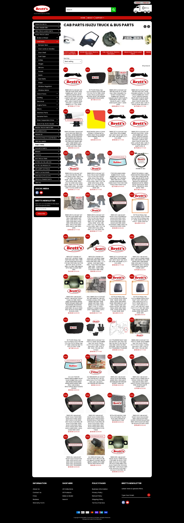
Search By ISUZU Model (45, 124)
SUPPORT (99, 18)
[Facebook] (37, 192)
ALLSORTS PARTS (41, 148)
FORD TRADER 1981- (41, 28)
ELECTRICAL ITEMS (41, 159)
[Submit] (113, 9)
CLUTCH (41, 155)
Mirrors (41, 67)
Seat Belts (42, 79)
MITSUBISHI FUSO (41, 131)
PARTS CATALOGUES (42, 172)
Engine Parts (44, 105)
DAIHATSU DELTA (41, 24)
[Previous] (145, 26)
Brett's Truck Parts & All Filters (91, 517)
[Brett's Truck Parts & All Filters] (41, 9)
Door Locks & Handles (46, 49)
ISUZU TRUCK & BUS (42, 35)
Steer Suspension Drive (45, 120)
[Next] (148, 26)
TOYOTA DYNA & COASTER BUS (46, 138)
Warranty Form (38, 503)
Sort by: (66, 58)
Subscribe (41, 214)
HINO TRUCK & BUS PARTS (44, 31)
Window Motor (43, 90)
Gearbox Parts (42, 113)
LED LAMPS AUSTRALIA (42, 169)
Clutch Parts (44, 94)
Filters (44, 109)
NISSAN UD (41, 134)
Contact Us (37, 492)
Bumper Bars (43, 45)
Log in (138, 2)
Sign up (146, 2)
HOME (83, 18)
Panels (40, 71)
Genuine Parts (42, 116)
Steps (40, 83)
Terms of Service (98, 503)
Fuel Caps (42, 56)
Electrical (44, 101)
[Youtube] (41, 192)
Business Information (100, 489)
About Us (36, 489)
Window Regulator (45, 86)
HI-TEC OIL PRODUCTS (42, 165)
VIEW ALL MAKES (40, 141)
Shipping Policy (97, 499)
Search (65, 499)
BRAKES (41, 152)
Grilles (40, 60)
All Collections (67, 489)
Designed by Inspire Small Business (92, 519)
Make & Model (67, 496)
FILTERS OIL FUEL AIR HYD (43, 162)
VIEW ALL (38, 183)
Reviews (36, 499)
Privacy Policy (97, 492)
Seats (40, 75)
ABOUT (90, 18)
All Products (66, 492)
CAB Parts (44, 42)
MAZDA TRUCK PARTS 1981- (44, 128)
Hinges (40, 64)
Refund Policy (97, 496)
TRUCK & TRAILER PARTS (43, 179)
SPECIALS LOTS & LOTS (43, 176)
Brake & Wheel (44, 38)
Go (149, 495)
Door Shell (42, 53)
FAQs (35, 496)
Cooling (44, 98)
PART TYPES (39, 145)
